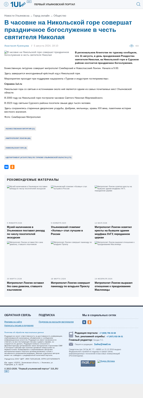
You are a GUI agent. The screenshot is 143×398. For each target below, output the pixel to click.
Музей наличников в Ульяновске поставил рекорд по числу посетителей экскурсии (26, 232)
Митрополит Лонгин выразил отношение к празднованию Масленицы (114, 286)
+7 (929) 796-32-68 (107, 333)
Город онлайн (41, 15)
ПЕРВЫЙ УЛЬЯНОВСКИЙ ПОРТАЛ (54, 4)
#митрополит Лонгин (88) (18, 138)
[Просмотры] (132, 45)
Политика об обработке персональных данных (24, 332)
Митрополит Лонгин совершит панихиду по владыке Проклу (70, 284)
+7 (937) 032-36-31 (115, 336)
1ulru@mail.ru (102, 344)
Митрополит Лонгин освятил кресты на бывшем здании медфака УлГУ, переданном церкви (113, 232)
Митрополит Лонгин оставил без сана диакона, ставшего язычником (25, 286)
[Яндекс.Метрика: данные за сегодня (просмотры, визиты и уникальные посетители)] (106, 361)
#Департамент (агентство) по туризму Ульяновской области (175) (38, 157)
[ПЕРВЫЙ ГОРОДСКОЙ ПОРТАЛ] (20, 4)
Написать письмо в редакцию (18, 325)
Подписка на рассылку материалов (56, 322)
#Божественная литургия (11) (20, 129)
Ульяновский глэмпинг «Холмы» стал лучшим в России (67, 230)
